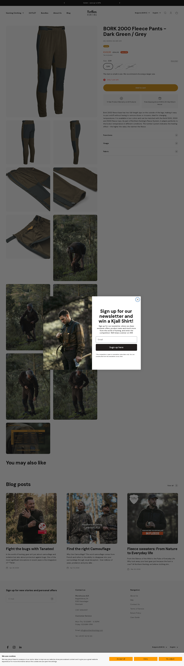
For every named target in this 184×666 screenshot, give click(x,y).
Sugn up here (116, 347)
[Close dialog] (137, 299)
